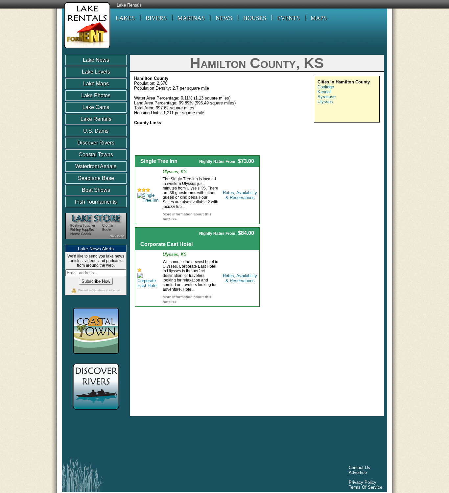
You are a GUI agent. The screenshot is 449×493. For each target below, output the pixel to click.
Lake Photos (95, 95)
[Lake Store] (96, 242)
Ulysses (325, 101)
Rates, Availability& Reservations (240, 195)
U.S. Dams (95, 131)
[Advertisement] (324, 201)
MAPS (319, 18)
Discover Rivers (95, 143)
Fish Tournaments (96, 202)
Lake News (96, 60)
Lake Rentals (129, 5)
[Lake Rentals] (86, 49)
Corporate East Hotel (166, 244)
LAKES (125, 18)
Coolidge (326, 86)
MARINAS (191, 18)
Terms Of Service (365, 487)
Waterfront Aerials (95, 166)
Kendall (325, 91)
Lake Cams (96, 107)
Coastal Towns (96, 154)
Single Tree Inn (158, 161)
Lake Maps (96, 83)
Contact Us (359, 467)
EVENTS (288, 18)
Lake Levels (96, 72)
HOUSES (254, 18)
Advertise (358, 472)
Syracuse (327, 96)
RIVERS (156, 18)
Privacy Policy (362, 482)
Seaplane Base (96, 178)
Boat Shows (96, 190)
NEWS (224, 18)
